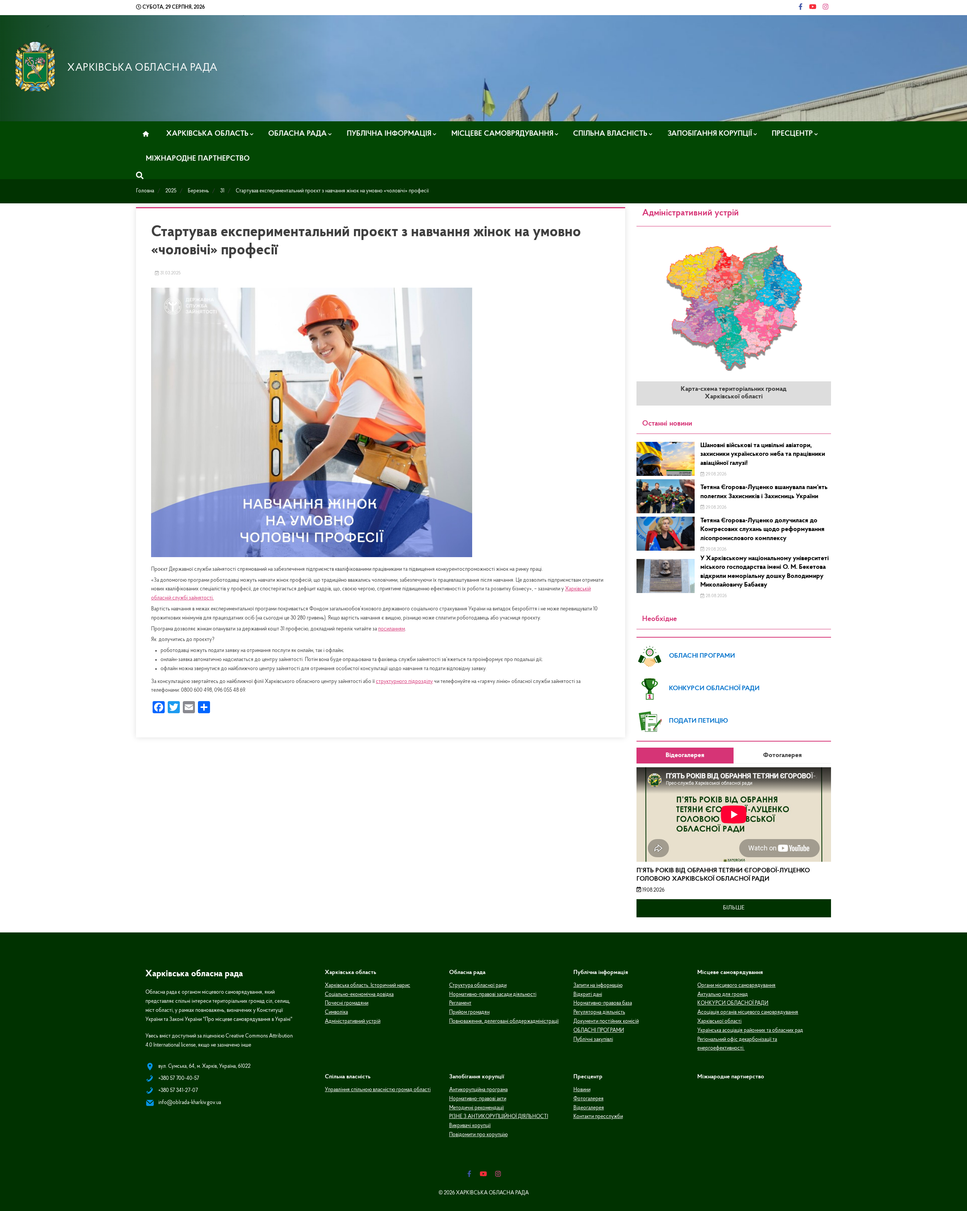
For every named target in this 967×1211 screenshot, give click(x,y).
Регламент (460, 1003)
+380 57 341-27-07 (178, 1090)
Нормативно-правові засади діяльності (492, 994)
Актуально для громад (722, 994)
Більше (734, 908)
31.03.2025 (170, 273)
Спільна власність (610, 134)
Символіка (336, 1012)
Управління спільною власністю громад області (378, 1090)
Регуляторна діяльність (599, 1012)
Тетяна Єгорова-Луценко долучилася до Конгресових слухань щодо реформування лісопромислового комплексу (762, 529)
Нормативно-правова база (602, 1003)
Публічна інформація (389, 134)
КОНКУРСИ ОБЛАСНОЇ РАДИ (714, 688)
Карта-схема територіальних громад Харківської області (733, 393)
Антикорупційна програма (478, 1090)
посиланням (391, 629)
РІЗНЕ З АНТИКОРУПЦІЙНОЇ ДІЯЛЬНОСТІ (498, 1117)
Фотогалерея (588, 1099)
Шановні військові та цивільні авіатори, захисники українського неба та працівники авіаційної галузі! (762, 454)
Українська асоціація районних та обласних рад (750, 1030)
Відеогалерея (588, 1108)
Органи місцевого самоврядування (736, 985)
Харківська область (207, 134)
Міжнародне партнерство (198, 159)
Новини (581, 1090)
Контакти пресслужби (598, 1117)
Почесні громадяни (346, 1003)
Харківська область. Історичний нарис (367, 985)
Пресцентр (792, 134)
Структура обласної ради (478, 985)
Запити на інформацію (598, 985)
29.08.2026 (715, 474)
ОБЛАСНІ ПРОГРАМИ (702, 656)
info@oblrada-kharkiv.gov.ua (189, 1103)
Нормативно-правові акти (477, 1099)
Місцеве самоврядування (502, 134)
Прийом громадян (469, 1012)
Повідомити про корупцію (478, 1135)
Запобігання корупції (709, 134)
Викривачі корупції (470, 1126)
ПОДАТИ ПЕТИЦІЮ (698, 721)
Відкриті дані (587, 994)
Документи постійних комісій (606, 1021)
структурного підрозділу (404, 681)
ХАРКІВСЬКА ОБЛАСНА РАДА (142, 68)
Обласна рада (297, 134)
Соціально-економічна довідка (359, 994)
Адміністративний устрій (352, 1021)
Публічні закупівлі (593, 1039)
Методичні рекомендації (476, 1108)
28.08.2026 (715, 596)
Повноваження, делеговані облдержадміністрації (504, 1021)
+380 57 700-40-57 (178, 1078)
